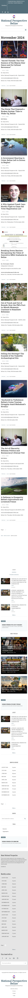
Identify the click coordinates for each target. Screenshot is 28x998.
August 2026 (5, 767)
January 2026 (5, 788)
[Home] (14, 16)
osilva (8, 70)
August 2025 (5, 914)
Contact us (3, 866)
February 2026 (5, 785)
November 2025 (5, 795)
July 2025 (4, 918)
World (4, 676)
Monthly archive (7, 535)
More (13, 615)
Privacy (14, 991)
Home (2, 535)
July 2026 (4, 770)
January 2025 (5, 936)
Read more (4, 86)
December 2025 (5, 792)
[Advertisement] (14, 553)
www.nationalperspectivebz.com (9, 78)
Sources (5, 829)
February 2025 (5, 933)
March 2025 (4, 930)
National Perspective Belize (14, 22)
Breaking (4, 5)
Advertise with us (14, 988)
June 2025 (4, 921)
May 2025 (4, 924)
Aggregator (6, 831)
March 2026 (4, 782)
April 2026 (4, 779)
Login (14, 995)
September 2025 (6, 911)
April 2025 (4, 927)
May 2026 (4, 776)
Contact (14, 993)
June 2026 (4, 773)
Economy (4, 637)
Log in (8, 85)
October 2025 (5, 908)
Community (5, 657)
